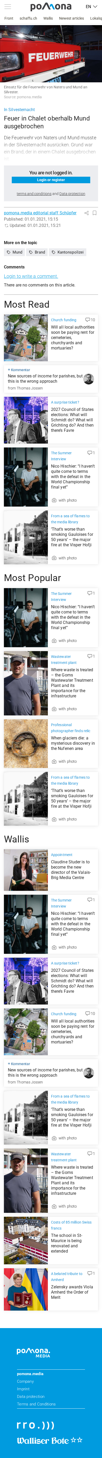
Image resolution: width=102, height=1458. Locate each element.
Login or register (51, 180)
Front (8, 18)
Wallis (48, 18)
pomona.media (30, 1373)
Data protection (30, 1396)
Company (25, 1381)
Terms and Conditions (36, 1404)
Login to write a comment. (31, 276)
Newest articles (71, 18)
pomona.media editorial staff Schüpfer (40, 212)
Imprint (23, 1389)
